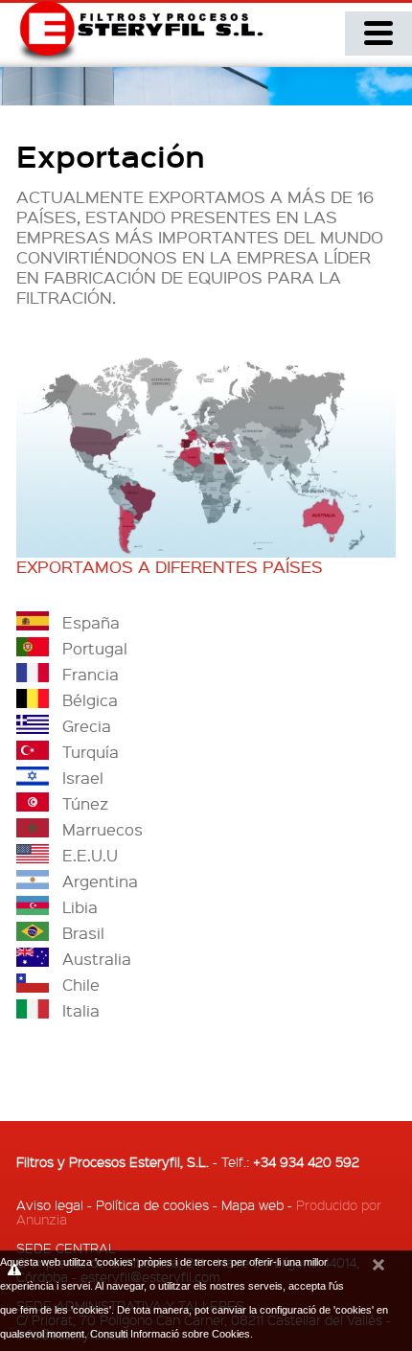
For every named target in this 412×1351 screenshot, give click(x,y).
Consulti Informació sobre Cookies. (171, 1334)
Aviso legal (49, 1204)
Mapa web (252, 1204)
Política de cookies (152, 1204)
